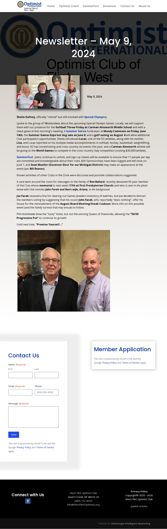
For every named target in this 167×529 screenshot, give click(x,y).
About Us (144, 6)
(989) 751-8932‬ (83, 500)
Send (13, 434)
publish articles (139, 506)
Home (51, 6)
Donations (109, 6)
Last (37, 369)
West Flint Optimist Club (83, 493)
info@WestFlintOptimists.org (83, 504)
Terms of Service (45, 447)
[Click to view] (64, 311)
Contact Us (127, 6)
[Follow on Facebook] (27, 501)
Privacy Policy (24, 447)
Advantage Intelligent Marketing (130, 523)
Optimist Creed (69, 6)
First (10, 369)
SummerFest (91, 6)
